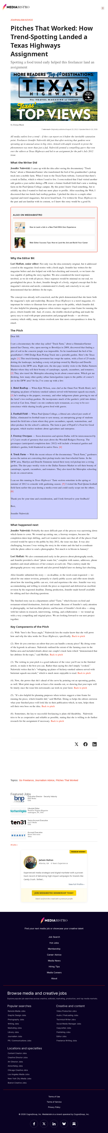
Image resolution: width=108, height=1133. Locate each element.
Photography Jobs (16, 1019)
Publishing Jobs (63, 1032)
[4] (60, 446)
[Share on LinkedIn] (94, 744)
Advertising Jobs (15, 1066)
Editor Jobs (61, 1036)
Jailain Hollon (46, 860)
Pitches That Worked (67, 780)
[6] (12, 491)
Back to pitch (78, 636)
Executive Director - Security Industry (42, 796)
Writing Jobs (13, 1024)
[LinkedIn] (54, 1124)
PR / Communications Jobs (19, 1040)
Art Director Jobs (15, 1062)
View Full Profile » (76, 884)
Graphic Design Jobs (17, 1015)
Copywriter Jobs (64, 1028)
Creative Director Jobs (18, 1057)
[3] (12, 395)
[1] (18, 358)
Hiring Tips (54, 966)
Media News (54, 960)
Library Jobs (13, 1032)
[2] (12, 373)
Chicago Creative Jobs (18, 1070)
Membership (54, 948)
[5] (63, 483)
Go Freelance (26, 780)
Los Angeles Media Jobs (18, 1074)
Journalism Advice (22, 20)
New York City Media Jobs (19, 1078)
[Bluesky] (64, 1124)
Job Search (54, 937)
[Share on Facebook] (85, 744)
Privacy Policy (54, 1107)
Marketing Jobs (15, 1028)
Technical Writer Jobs (66, 1019)
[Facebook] (34, 1124)
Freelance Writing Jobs (67, 1040)
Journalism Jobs (15, 1036)
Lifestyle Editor (33, 808)
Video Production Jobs (67, 1011)
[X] (44, 1124)
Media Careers (54, 972)
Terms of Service (54, 1102)
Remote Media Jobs (16, 1011)
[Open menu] (103, 8)
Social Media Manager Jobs (69, 1024)
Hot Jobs (54, 943)
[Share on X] (76, 744)
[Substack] (74, 1124)
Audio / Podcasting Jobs (67, 1015)
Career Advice (54, 954)
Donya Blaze (18, 125)
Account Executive (35, 832)
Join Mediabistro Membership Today (54, 893)
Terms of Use (54, 1096)
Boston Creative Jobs (17, 1083)
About (54, 978)
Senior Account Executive (38, 820)
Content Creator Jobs (17, 1053)
